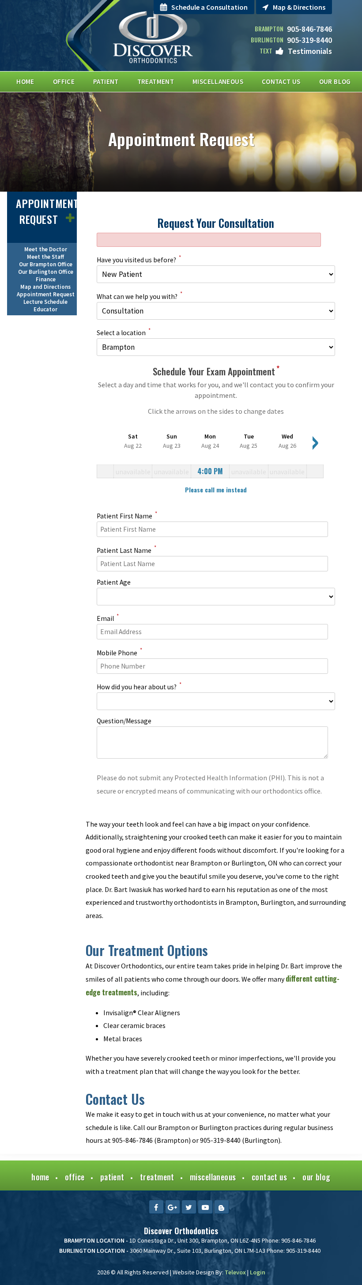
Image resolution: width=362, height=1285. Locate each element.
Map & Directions (299, 7)
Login (257, 1272)
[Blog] (222, 1206)
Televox (235, 1272)
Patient (112, 1177)
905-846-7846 (309, 29)
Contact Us (269, 1177)
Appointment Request (47, 211)
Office (75, 1177)
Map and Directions (45, 287)
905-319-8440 (309, 40)
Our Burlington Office (45, 272)
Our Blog (316, 1177)
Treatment (157, 1177)
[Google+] (173, 1206)
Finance (46, 279)
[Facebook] (156, 1206)
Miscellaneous (213, 1177)
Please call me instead (216, 489)
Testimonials (310, 51)
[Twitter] (189, 1206)
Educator (45, 309)
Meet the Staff (45, 257)
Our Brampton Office (45, 264)
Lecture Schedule (45, 302)
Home (40, 1177)
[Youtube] (205, 1206)
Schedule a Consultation (209, 7)
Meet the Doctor (45, 249)
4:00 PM (210, 471)
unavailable (133, 471)
